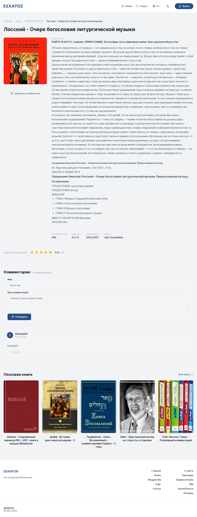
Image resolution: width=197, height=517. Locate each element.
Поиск (143, 6)
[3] (41, 252)
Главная (8, 21)
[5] (50, 252)
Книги (19, 21)
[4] (46, 252)
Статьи (157, 488)
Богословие (111, 41)
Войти (186, 6)
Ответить (16, 352)
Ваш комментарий (18, 292)
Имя (10, 279)
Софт (158, 484)
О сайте (188, 470)
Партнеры (187, 475)
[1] (32, 252)
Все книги (184, 374)
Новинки (78, 41)
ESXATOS (11, 471)
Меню (128, 6)
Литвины (188, 493)
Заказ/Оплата (185, 488)
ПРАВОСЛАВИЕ (94, 41)
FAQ (191, 484)
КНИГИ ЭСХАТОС (34, 21)
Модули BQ (154, 479)
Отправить (21, 316)
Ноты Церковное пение (132, 41)
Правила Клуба (184, 479)
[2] (36, 252)
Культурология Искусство (163, 41)
